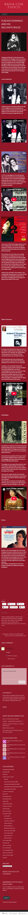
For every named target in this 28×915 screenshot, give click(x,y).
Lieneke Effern (7, 823)
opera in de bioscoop (7, 855)
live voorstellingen (6, 850)
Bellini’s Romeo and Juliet (8, 728)
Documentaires (6, 798)
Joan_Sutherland (18, 620)
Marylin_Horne (15, 622)
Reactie (22, 682)
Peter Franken (7, 833)
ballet (5, 779)
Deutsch (4, 794)
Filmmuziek (5, 808)
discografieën (5, 796)
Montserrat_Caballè (5, 623)
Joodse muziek (6, 845)
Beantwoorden (11, 658)
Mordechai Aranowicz (8, 828)
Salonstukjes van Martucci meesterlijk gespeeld (12, 634)
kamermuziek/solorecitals (9, 781)
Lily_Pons (10, 622)
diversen (6, 816)
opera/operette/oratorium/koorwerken (9, 618)
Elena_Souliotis (11, 620)
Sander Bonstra (7, 835)
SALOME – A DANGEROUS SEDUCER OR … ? (13, 721)
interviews (5, 842)
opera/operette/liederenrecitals (10, 784)
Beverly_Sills (4, 620)
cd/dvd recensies (19, 616)
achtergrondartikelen (10, 616)
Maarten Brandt (7, 825)
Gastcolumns (5, 813)
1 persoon (15, 655)
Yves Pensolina (10, 757)
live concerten (6, 847)
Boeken (4, 774)
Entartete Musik (6, 803)
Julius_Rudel (4, 622)
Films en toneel (6, 811)
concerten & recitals (7, 791)
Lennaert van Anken (8, 820)
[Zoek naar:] (25, 14)
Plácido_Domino (13, 623)
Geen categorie (6, 840)
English (4, 801)
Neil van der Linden (8, 830)
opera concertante (6, 852)
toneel (4, 857)
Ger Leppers (6, 818)
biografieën (5, 772)
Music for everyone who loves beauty (11, 718)
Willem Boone (7, 838)
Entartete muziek (6, 806)
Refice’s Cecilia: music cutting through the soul (16, 635)
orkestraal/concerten (8, 789)
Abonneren (6, 897)
